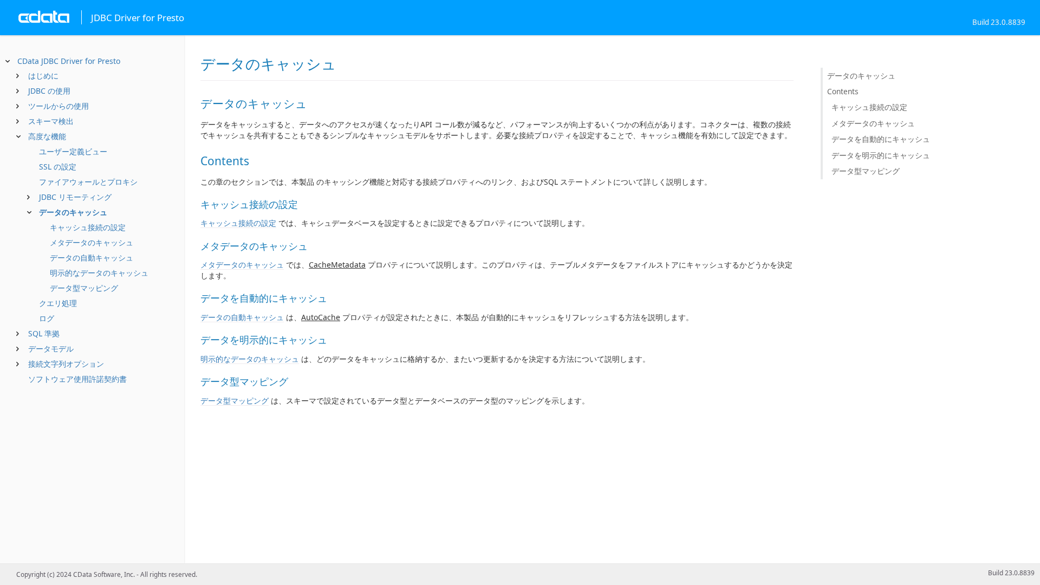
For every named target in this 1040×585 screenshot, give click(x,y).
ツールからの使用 (58, 106)
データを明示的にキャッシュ (880, 155)
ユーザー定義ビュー (73, 151)
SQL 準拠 (44, 333)
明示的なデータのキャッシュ (99, 273)
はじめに (43, 75)
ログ (46, 318)
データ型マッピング (84, 288)
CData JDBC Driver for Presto (68, 61)
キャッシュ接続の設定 (88, 227)
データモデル (51, 348)
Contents (843, 91)
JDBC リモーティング (75, 197)
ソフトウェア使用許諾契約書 (77, 379)
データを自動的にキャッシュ (880, 139)
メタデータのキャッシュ (91, 242)
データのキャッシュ (73, 212)
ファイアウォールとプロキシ (88, 182)
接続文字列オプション (66, 364)
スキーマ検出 (51, 121)
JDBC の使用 (49, 91)
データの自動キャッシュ (91, 257)
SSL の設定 (57, 166)
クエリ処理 (58, 303)
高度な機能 (47, 136)
